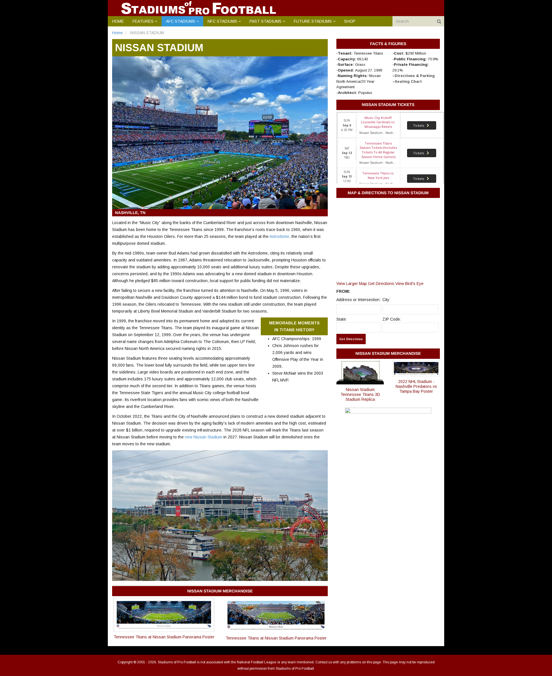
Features (143, 21)
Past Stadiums (265, 21)
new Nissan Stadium (203, 437)
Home (118, 21)
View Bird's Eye (409, 283)
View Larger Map (351, 283)
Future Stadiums (313, 21)
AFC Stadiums (180, 21)
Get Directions (381, 283)
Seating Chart (408, 81)
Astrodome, (280, 236)
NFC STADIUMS (222, 21)
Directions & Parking (415, 76)
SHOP (349, 21)
